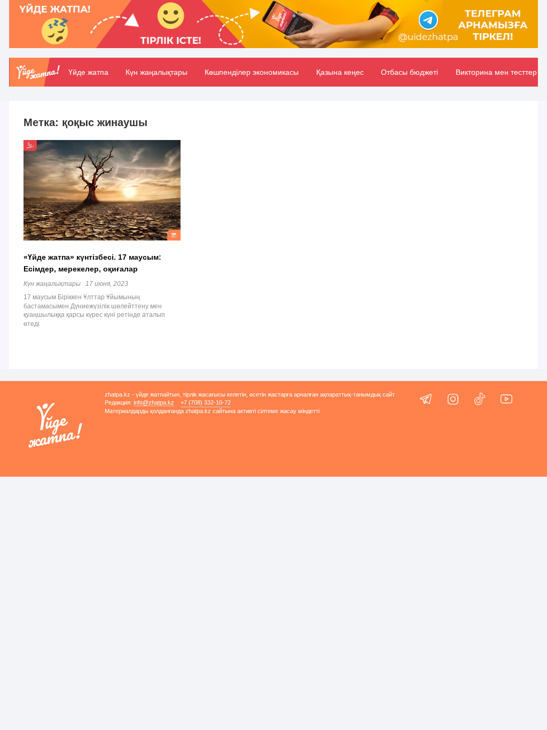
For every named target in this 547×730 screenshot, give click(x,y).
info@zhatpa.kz (154, 402)
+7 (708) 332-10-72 (206, 402)
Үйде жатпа (88, 72)
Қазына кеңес (340, 72)
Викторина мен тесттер (496, 72)
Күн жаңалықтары (156, 72)
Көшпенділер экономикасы (252, 72)
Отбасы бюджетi (409, 72)
